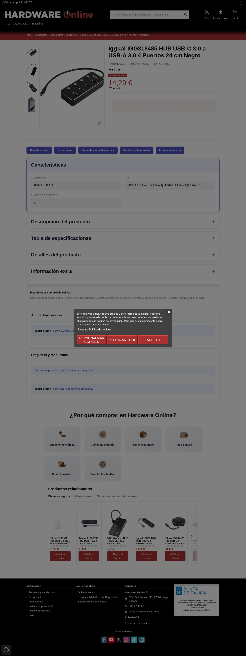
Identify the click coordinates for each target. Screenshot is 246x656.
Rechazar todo (122, 340)
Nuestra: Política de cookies (94, 329)
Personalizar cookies (91, 339)
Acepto (153, 340)
